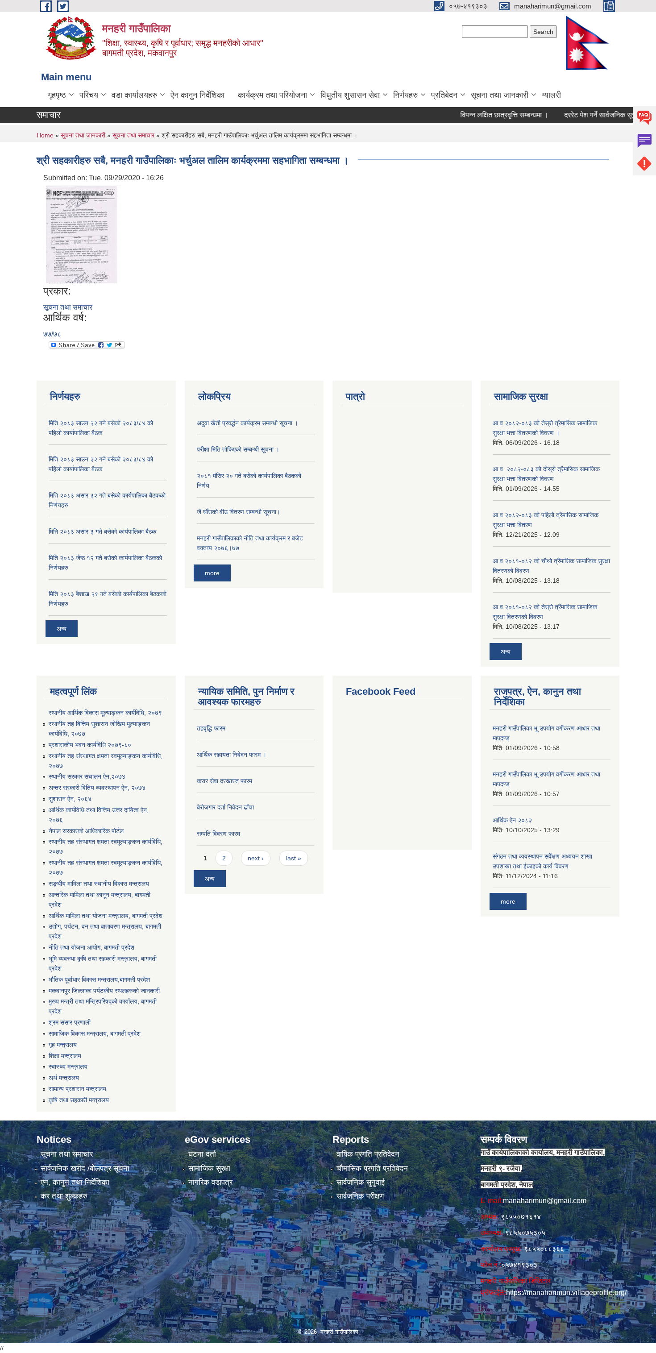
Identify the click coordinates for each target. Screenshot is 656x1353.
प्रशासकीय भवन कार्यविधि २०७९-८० (90, 744)
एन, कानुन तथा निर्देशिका (75, 1182)
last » (293, 858)
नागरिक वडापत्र (210, 1182)
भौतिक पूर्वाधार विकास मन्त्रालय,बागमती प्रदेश (99, 979)
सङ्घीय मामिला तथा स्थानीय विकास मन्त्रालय (99, 883)
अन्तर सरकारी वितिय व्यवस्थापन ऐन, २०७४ (97, 787)
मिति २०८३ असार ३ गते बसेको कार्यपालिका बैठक (102, 531)
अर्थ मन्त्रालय (64, 1077)
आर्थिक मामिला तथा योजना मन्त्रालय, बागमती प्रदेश (105, 915)
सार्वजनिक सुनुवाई (360, 1182)
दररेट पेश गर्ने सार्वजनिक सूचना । (588, 115)
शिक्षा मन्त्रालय (65, 1055)
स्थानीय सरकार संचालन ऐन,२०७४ (87, 776)
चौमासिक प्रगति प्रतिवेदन (372, 1168)
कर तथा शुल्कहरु (64, 1196)
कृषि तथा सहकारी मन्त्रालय (79, 1100)
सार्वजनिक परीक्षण (360, 1196)
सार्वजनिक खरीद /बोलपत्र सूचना (85, 1168)
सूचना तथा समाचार (133, 135)
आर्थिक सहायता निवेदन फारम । (231, 754)
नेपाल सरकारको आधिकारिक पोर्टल (86, 830)
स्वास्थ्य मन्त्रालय (68, 1066)
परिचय (88, 95)
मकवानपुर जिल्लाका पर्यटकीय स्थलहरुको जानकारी (104, 990)
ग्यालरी (551, 95)
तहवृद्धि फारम (211, 728)
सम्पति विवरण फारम (218, 833)
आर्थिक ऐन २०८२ (512, 820)
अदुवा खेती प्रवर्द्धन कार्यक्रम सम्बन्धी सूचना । (247, 423)
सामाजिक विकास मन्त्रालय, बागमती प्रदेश (95, 1033)
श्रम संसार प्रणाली (70, 1022)
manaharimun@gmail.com (544, 1200)
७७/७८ (52, 334)
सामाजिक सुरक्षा (209, 1168)
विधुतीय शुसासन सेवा (350, 95)
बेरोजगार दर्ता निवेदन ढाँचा (225, 807)
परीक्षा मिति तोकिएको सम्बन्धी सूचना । (238, 449)
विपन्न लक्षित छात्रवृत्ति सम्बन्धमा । (486, 115)
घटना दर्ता (202, 1154)
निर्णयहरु (405, 95)
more (212, 573)
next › (256, 858)
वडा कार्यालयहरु (134, 95)
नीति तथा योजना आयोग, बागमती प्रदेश (91, 947)
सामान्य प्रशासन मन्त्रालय (77, 1088)
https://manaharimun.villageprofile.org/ (566, 1292)
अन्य (61, 628)
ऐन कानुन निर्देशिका (197, 95)
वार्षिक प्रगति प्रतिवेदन (367, 1154)
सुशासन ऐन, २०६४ (70, 798)
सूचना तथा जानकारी (499, 95)
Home (45, 135)
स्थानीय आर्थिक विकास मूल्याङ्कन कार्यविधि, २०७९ (105, 712)
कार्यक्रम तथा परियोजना (272, 95)
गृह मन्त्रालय (63, 1044)
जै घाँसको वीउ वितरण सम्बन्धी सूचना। (238, 511)
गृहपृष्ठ (57, 95)
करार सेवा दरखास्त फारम (224, 780)
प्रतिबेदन (444, 95)
